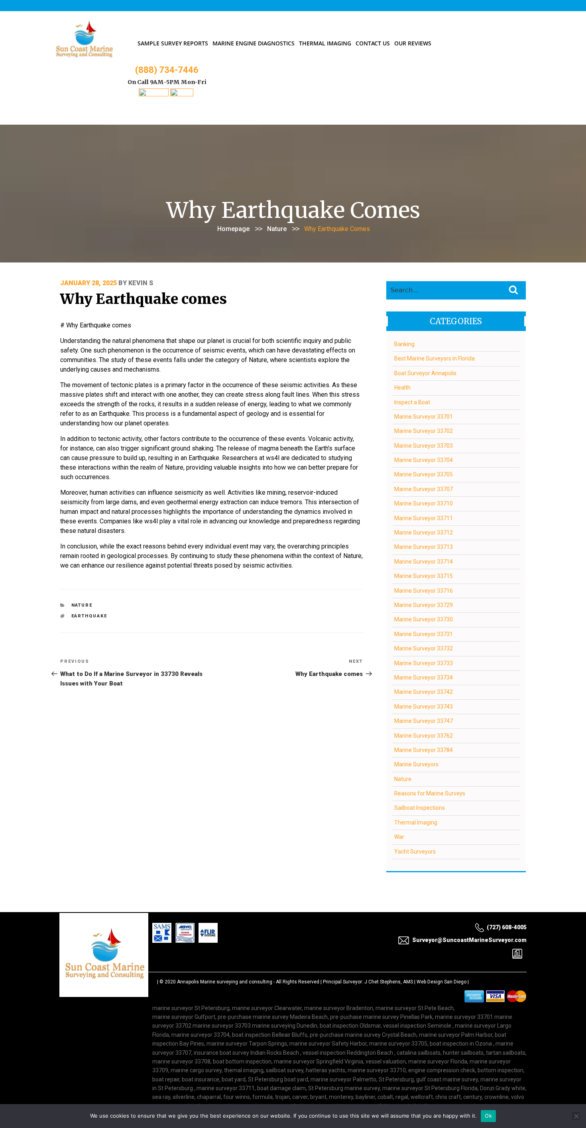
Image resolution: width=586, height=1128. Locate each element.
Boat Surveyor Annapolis (425, 373)
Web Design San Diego (441, 982)
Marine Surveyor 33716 (423, 591)
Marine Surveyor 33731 (423, 634)
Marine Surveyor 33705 (423, 474)
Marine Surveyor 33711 (423, 518)
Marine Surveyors (416, 764)
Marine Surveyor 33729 (423, 605)
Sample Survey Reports (173, 43)
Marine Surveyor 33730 (423, 619)
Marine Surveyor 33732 (423, 648)
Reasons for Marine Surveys (429, 793)
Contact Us (373, 43)
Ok (488, 1115)
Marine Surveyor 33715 (423, 576)
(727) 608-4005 (507, 927)
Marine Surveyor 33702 (423, 431)
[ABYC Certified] (181, 94)
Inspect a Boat (412, 402)
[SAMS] (154, 94)
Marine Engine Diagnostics (253, 43)
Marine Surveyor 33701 (423, 416)
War (399, 837)
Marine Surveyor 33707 (423, 489)
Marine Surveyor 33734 (423, 677)
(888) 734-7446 (167, 70)
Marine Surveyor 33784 (423, 750)
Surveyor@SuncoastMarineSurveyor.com (469, 940)
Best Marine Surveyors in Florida (434, 358)
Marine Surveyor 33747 (423, 721)
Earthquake (89, 616)
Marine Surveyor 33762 (423, 735)
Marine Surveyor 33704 (423, 460)
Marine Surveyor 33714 (423, 561)
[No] (576, 1116)
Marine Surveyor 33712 (423, 532)
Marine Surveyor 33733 (423, 663)
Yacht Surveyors (415, 851)
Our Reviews (412, 43)
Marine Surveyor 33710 (423, 503)
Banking (404, 344)
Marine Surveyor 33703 (423, 446)
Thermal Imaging (325, 43)
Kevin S (140, 283)
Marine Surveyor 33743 (423, 706)
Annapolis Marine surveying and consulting (224, 982)
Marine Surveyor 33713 (423, 547)
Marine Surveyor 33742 (423, 692)
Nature (277, 229)
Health (402, 387)
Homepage (233, 229)
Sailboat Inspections (419, 808)
